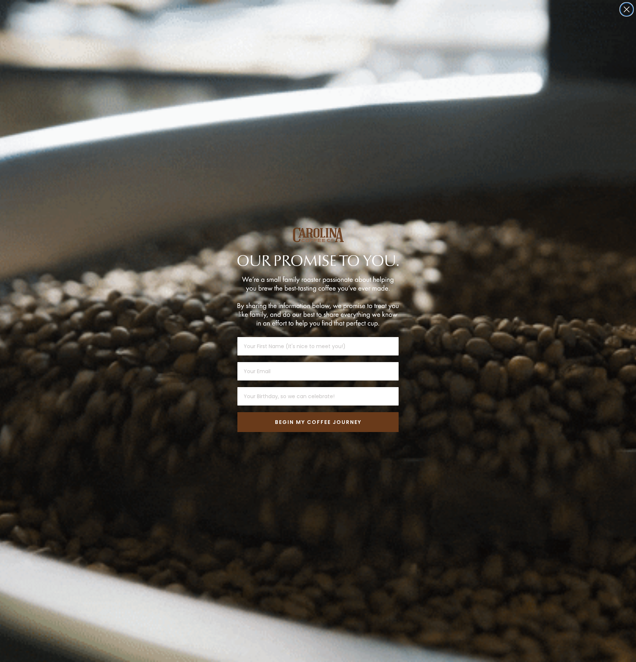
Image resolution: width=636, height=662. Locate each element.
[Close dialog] (626, 9)
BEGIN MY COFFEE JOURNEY (318, 422)
